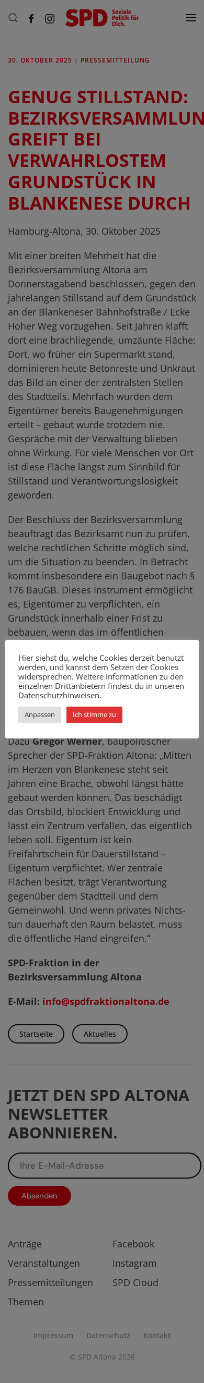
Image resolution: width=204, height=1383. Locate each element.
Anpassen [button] (40, 714)
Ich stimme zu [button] (94, 714)
